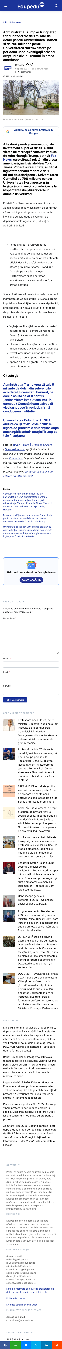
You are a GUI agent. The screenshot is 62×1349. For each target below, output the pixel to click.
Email (6, 672)
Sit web (7, 685)
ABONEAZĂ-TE (31, 579)
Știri (5, 22)
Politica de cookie (15, 1298)
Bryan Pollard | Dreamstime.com (32, 444)
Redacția (19, 65)
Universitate (15, 22)
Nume (7, 658)
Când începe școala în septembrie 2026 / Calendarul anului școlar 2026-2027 (36, 899)
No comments (24, 72)
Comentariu (9, 618)
